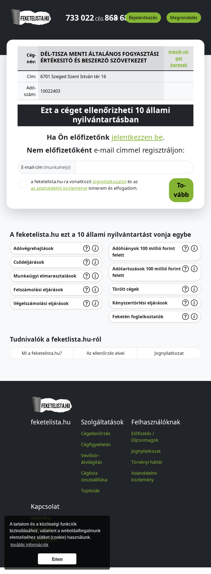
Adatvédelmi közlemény (144, 476)
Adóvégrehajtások (33, 248)
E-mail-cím (46, 167)
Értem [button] (57, 559)
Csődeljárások (28, 262)
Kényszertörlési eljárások (140, 303)
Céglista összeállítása (94, 476)
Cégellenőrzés (95, 433)
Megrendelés (184, 18)
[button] (116, 15)
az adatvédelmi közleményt (59, 188)
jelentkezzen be (137, 137)
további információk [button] (29, 544)
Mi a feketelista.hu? (42, 353)
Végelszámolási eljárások (41, 303)
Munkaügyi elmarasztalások (44, 276)
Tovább (181, 190)
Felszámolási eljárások (38, 290)
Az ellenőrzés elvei (105, 353)
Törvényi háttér (147, 462)
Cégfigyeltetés (96, 444)
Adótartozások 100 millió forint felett (146, 272)
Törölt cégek (125, 289)
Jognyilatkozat (169, 353)
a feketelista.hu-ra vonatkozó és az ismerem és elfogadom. (84, 184)
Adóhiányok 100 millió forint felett (143, 251)
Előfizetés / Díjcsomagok (145, 436)
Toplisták (90, 491)
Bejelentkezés (143, 18)
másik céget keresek (178, 58)
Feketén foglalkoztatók (137, 317)
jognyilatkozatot (109, 181)
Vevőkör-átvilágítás (91, 458)
